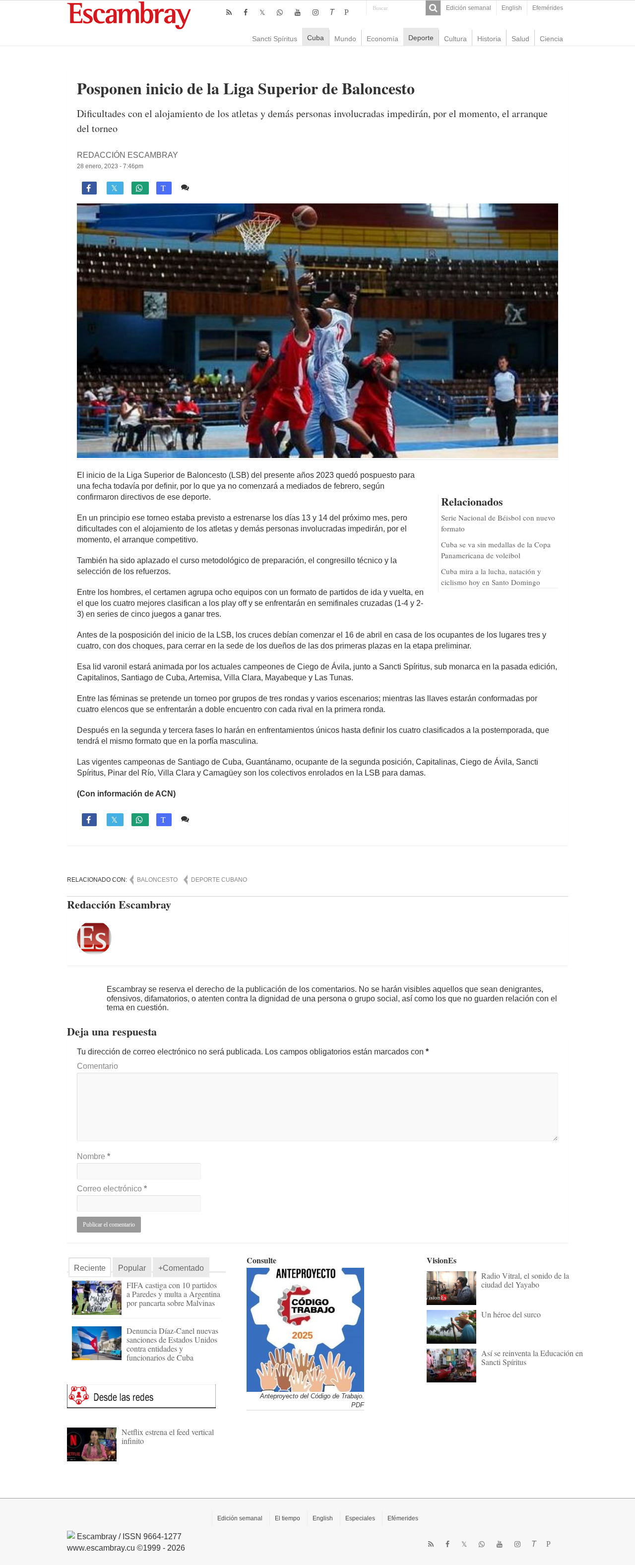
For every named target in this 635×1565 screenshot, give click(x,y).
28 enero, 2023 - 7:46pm (110, 166)
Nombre (93, 1156)
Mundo (345, 39)
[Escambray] (129, 14)
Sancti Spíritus (274, 39)
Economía (382, 39)
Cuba (315, 38)
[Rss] (229, 12)
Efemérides (547, 7)
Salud (520, 39)
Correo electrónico (112, 1188)
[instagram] (315, 12)
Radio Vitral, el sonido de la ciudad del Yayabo (525, 1280)
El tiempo (287, 1518)
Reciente (90, 1268)
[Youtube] (298, 12)
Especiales (360, 1518)
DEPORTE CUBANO (219, 879)
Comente (209, 187)
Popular (132, 1268)
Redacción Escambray (127, 155)
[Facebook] (246, 12)
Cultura (455, 39)
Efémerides (402, 1518)
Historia (489, 39)
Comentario (97, 1066)
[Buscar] (433, 7)
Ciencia (551, 39)
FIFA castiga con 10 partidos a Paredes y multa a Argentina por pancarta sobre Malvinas (173, 1294)
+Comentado (181, 1268)
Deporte (421, 38)
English (512, 7)
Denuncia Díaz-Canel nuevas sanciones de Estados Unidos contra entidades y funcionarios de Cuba (172, 1344)
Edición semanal (468, 7)
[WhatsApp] (280, 12)
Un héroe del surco (511, 1314)
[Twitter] (262, 12)
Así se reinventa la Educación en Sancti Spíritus (532, 1357)
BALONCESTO (157, 879)
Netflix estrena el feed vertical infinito (168, 1436)
